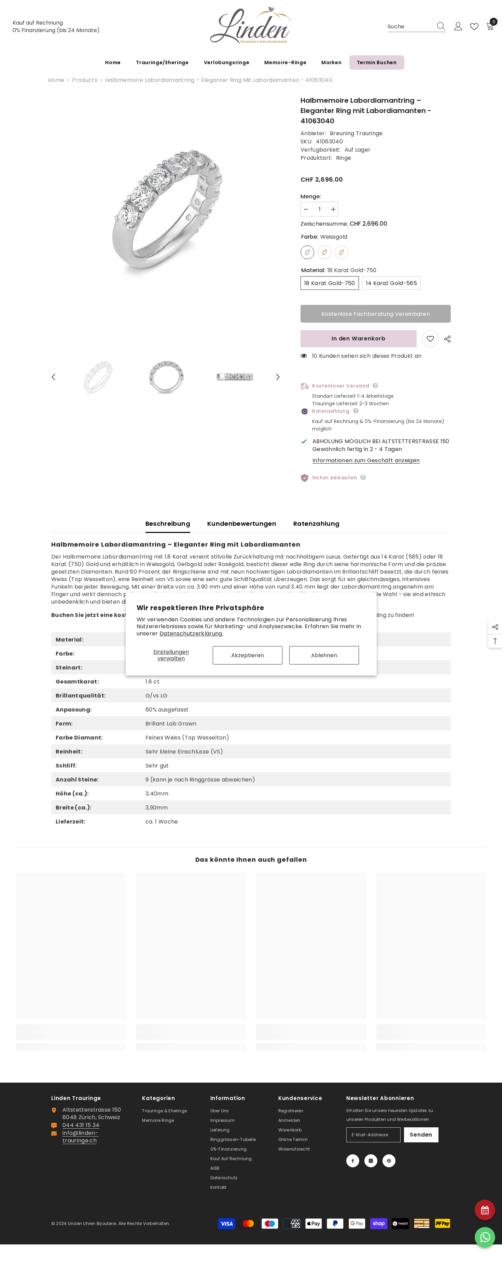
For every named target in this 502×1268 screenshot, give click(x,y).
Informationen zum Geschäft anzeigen (366, 460)
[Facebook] (352, 1160)
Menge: (311, 196)
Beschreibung (167, 523)
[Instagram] (370, 1160)
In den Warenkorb (359, 338)
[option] (165, 209)
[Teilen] (445, 339)
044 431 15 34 (80, 1125)
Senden (421, 1135)
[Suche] (417, 27)
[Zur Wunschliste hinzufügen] (430, 338)
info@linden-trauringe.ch (80, 1136)
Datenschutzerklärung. (191, 633)
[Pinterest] (388, 1160)
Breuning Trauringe (356, 133)
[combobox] (410, 27)
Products (84, 80)
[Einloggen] (458, 27)
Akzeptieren (247, 655)
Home (56, 80)
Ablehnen (324, 655)
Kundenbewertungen (241, 523)
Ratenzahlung (316, 523)
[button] (53, 377)
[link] (71, 1036)
